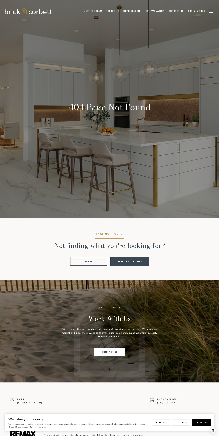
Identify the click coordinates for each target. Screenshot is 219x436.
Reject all (161, 422)
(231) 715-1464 (166, 402)
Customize (181, 422)
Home (89, 261)
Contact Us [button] (109, 352)
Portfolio (112, 11)
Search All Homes (130, 261)
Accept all (201, 422)
